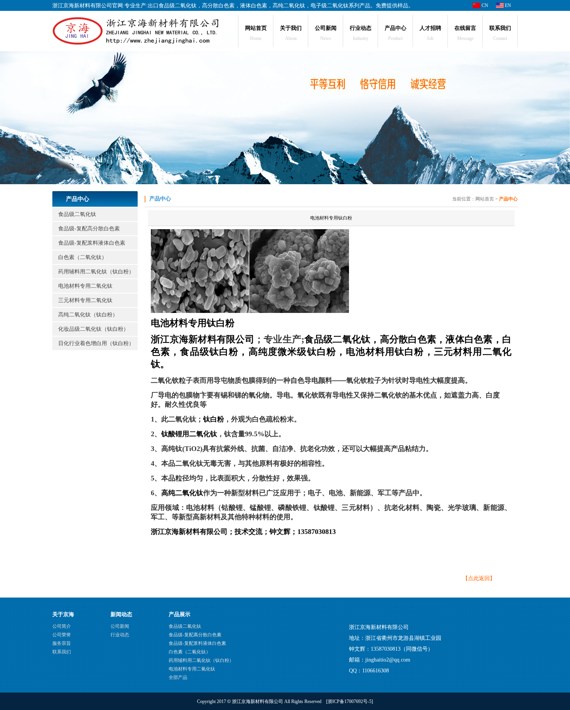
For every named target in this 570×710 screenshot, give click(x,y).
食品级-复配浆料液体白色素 (91, 243)
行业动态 (120, 634)
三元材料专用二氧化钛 (85, 300)
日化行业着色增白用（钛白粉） (96, 343)
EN (507, 5)
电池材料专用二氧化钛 (85, 286)
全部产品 (178, 677)
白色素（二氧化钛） (82, 257)
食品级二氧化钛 (77, 214)
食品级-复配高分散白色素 (89, 228)
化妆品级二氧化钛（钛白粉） (93, 329)
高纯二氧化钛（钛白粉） (88, 315)
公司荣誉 (61, 634)
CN (484, 5)
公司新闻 (120, 626)
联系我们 (61, 652)
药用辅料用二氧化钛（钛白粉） (96, 272)
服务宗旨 (61, 643)
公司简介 (61, 626)
